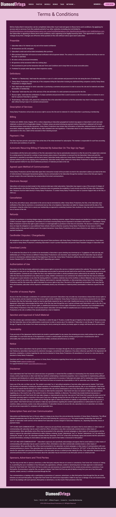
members (97, 4)
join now (109, 4)
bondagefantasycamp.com (37, 31)
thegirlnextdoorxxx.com (18, 31)
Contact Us (64, 500)
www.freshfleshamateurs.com (58, 31)
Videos (31, 4)
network (70, 4)
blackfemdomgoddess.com (80, 31)
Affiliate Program (54, 500)
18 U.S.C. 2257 (43, 500)
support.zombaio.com (28, 361)
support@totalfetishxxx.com (37, 364)
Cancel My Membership (75, 500)
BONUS (55, 4)
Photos (39, 4)
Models (47, 4)
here (14, 193)
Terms (36, 500)
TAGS (62, 4)
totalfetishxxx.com (97, 31)
